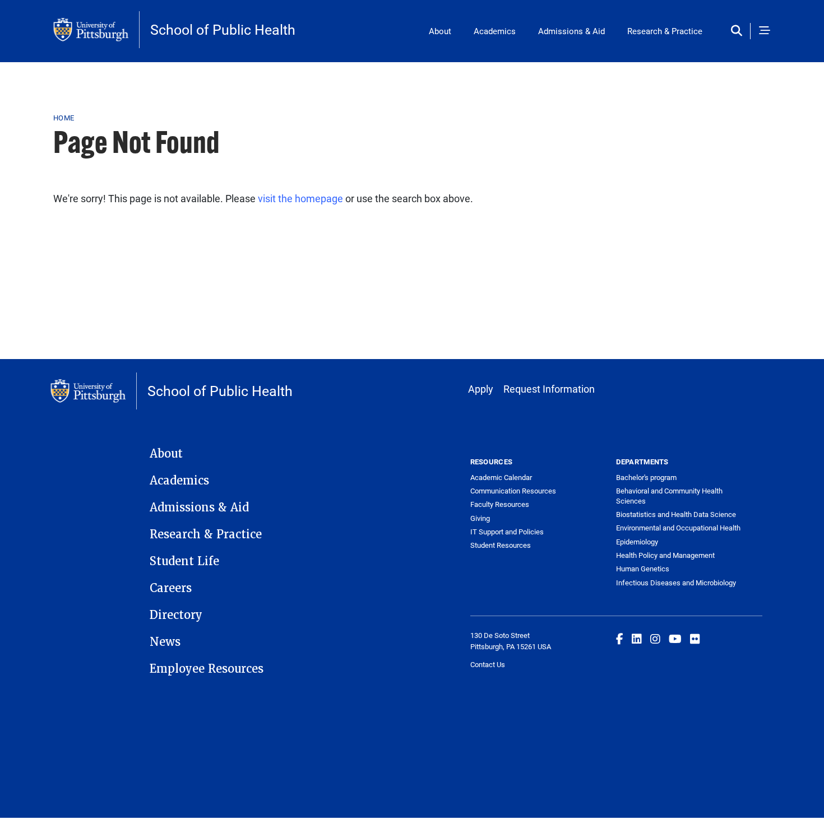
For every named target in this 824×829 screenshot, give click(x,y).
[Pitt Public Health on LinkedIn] (637, 638)
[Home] (96, 29)
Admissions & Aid (571, 30)
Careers (171, 588)
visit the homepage (300, 198)
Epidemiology (637, 542)
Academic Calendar (501, 477)
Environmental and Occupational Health (678, 528)
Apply (480, 388)
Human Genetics (642, 568)
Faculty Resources (499, 504)
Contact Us (487, 664)
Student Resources (500, 545)
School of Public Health (222, 29)
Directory (176, 615)
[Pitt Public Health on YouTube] (675, 638)
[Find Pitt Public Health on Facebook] (619, 638)
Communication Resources (513, 491)
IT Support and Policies (507, 532)
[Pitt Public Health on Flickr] (695, 638)
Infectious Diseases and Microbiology (676, 582)
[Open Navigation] (765, 31)
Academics (495, 30)
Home (63, 118)
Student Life (184, 561)
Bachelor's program (646, 477)
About (440, 30)
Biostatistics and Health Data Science (676, 514)
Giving (480, 518)
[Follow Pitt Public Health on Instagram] (655, 638)
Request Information (549, 388)
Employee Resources (206, 669)
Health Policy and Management (665, 555)
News (165, 642)
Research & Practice (664, 30)
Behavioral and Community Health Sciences (669, 496)
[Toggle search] (739, 31)
